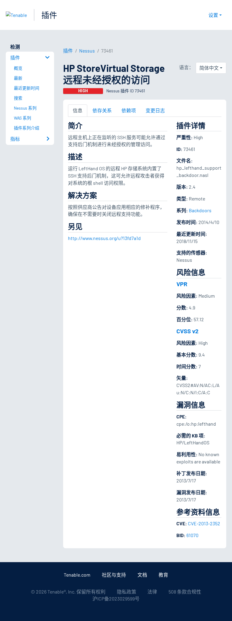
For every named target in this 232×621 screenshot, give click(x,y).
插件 (49, 15)
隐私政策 (126, 591)
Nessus (87, 50)
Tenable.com (77, 575)
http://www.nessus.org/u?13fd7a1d (104, 238)
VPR (181, 283)
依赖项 (128, 110)
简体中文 (209, 68)
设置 (213, 15)
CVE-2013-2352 (204, 523)
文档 (142, 575)
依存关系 (102, 110)
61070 (192, 535)
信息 (77, 110)
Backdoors (200, 210)
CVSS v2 (187, 331)
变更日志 (155, 110)
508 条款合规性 (185, 591)
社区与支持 (114, 575)
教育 (163, 575)
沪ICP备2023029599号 (116, 598)
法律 (152, 591)
